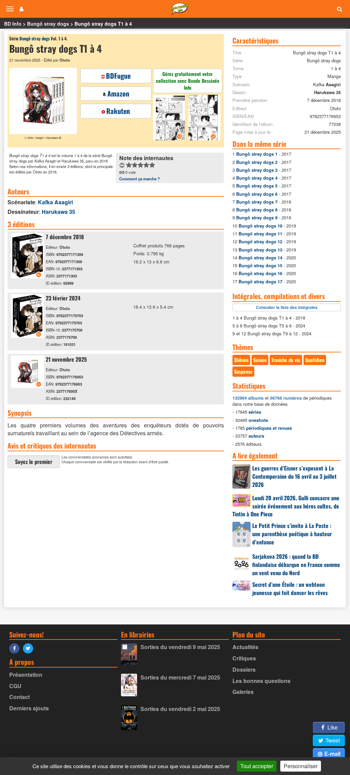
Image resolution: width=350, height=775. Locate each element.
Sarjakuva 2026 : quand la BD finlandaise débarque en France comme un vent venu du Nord (296, 564)
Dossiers (244, 669)
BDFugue (118, 75)
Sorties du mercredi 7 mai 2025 (180, 677)
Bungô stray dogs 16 (260, 273)
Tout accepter (256, 766)
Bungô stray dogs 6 (257, 194)
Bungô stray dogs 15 (260, 265)
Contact (19, 697)
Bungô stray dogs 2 (257, 162)
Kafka (55, 202)
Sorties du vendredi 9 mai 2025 (180, 647)
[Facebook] (16, 648)
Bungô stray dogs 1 (257, 154)
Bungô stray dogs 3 (257, 170)
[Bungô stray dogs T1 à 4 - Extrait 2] (203, 118)
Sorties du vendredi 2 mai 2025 (180, 709)
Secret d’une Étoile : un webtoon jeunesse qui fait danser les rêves (290, 588)
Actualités (245, 647)
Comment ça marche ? (139, 178)
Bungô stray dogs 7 (257, 202)
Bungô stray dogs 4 (257, 178)
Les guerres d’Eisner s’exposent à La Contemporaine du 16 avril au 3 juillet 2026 (294, 476)
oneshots (258, 420)
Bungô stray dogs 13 (260, 250)
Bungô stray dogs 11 (260, 234)
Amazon (118, 93)
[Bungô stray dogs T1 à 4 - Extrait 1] (170, 118)
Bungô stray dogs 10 (260, 226)
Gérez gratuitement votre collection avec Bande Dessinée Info (187, 80)
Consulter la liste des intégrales (287, 307)
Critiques (244, 658)
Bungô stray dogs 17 (260, 282)
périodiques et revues (269, 428)
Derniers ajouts (29, 708)
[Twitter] (30, 648)
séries (254, 412)
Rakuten (118, 111)
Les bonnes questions (261, 681)
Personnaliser (301, 766)
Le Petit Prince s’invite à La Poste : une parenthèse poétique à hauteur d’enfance (292, 533)
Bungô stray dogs (48, 23)
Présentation (25, 675)
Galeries (243, 692)
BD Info (13, 23)
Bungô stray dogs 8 (257, 210)
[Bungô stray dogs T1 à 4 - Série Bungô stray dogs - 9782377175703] (27, 336)
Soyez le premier (33, 461)
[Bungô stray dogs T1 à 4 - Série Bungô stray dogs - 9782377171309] (27, 276)
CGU (15, 686)
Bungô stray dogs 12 (260, 241)
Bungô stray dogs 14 (260, 258)
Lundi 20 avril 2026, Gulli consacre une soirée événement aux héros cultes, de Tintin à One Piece (285, 506)
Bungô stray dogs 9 (257, 218)
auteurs (256, 436)
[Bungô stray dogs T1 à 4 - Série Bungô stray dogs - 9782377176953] (27, 386)
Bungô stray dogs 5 (257, 186)
